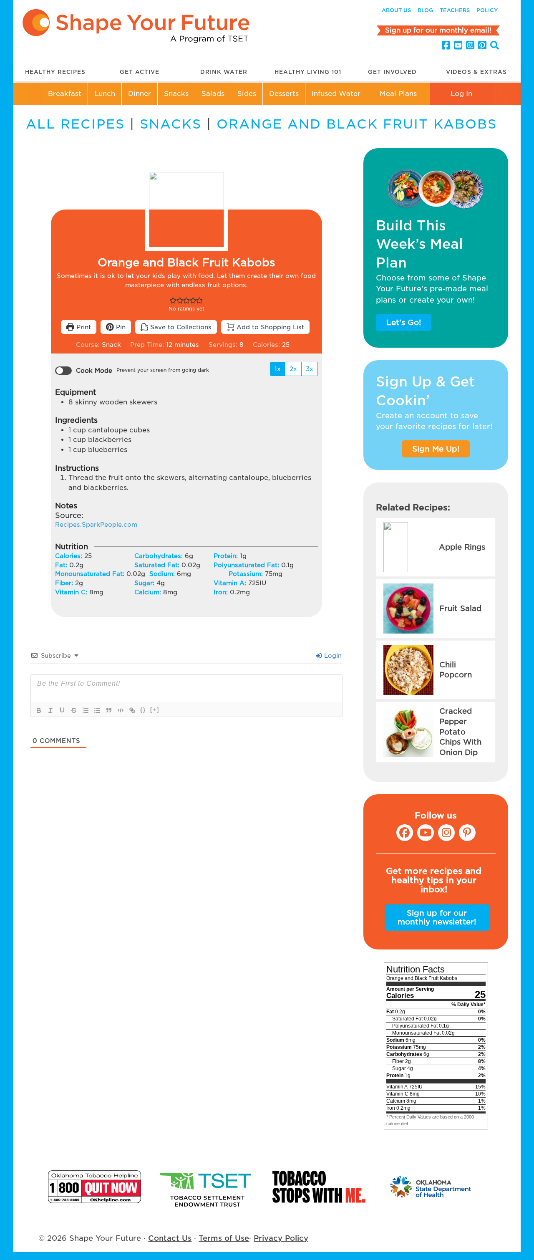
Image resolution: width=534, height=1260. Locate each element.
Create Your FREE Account (267, 645)
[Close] (418, 603)
